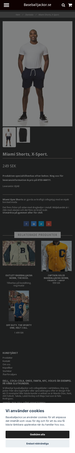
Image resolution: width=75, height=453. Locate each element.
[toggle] (8, 5)
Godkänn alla (37, 434)
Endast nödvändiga (37, 443)
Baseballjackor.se (37, 5)
